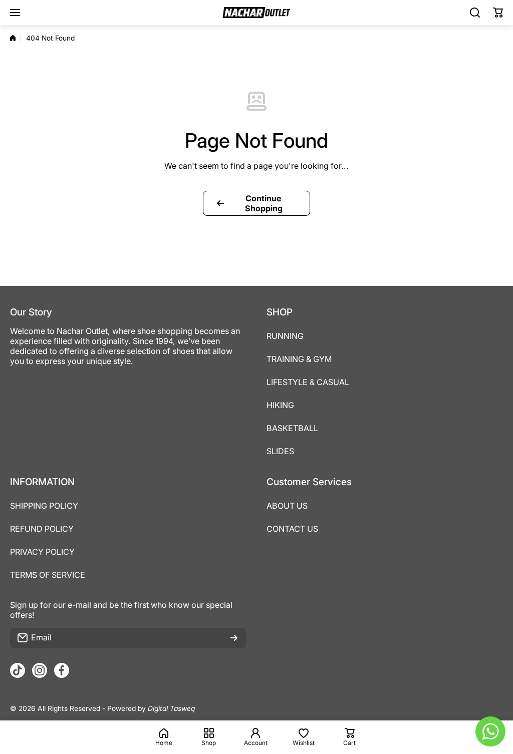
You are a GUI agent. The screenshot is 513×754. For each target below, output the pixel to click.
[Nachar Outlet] (256, 12)
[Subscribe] (233, 638)
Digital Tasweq (171, 708)
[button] (498, 13)
